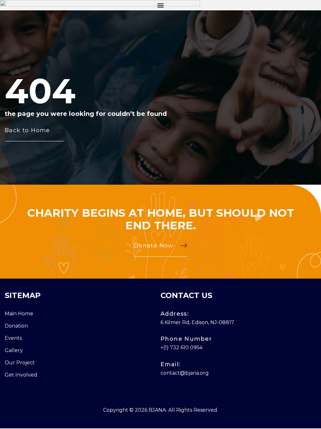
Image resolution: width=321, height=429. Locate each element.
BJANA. (158, 410)
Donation (16, 326)
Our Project (20, 363)
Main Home (19, 314)
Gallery (14, 350)
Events (13, 338)
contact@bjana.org (184, 373)
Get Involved (21, 375)
